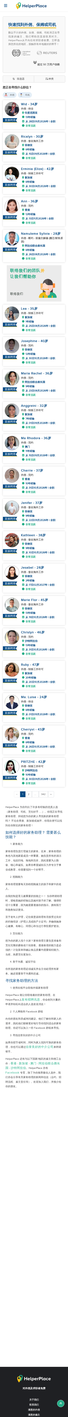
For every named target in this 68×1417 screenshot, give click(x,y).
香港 (14, 1063)
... (35, 794)
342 (43, 794)
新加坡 (23, 1063)
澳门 (33, 1063)
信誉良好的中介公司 (39, 1047)
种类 (51, 79)
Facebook (12, 1072)
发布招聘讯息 (31, 999)
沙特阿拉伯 (18, 1068)
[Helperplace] (3, 3)
